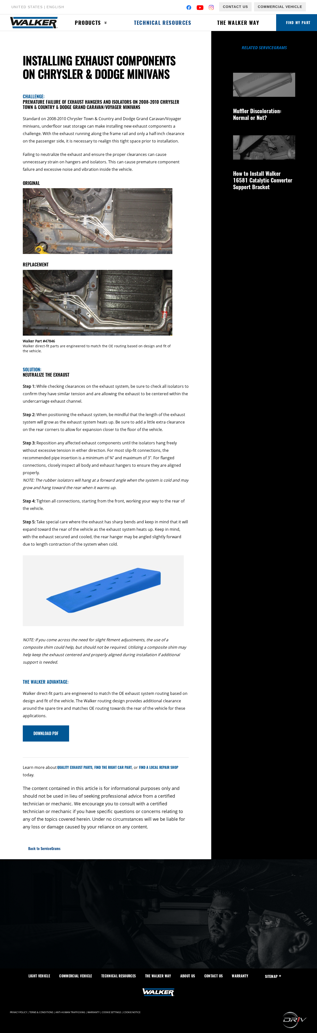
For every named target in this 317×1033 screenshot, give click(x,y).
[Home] (36, 23)
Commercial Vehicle (280, 7)
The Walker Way (238, 22)
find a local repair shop (158, 767)
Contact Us (235, 7)
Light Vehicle (39, 975)
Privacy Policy (18, 1012)
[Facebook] (188, 8)
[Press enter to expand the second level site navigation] (106, 22)
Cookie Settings (111, 1012)
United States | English (37, 7)
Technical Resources (162, 22)
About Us (187, 975)
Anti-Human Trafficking (70, 1012)
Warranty (240, 975)
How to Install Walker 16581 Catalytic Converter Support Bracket (262, 180)
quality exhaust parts (74, 767)
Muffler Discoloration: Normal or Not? (257, 114)
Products (88, 22)
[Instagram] (211, 8)
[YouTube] (200, 8)
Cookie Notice (131, 1012)
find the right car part (113, 767)
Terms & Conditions (41, 1012)
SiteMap (271, 976)
